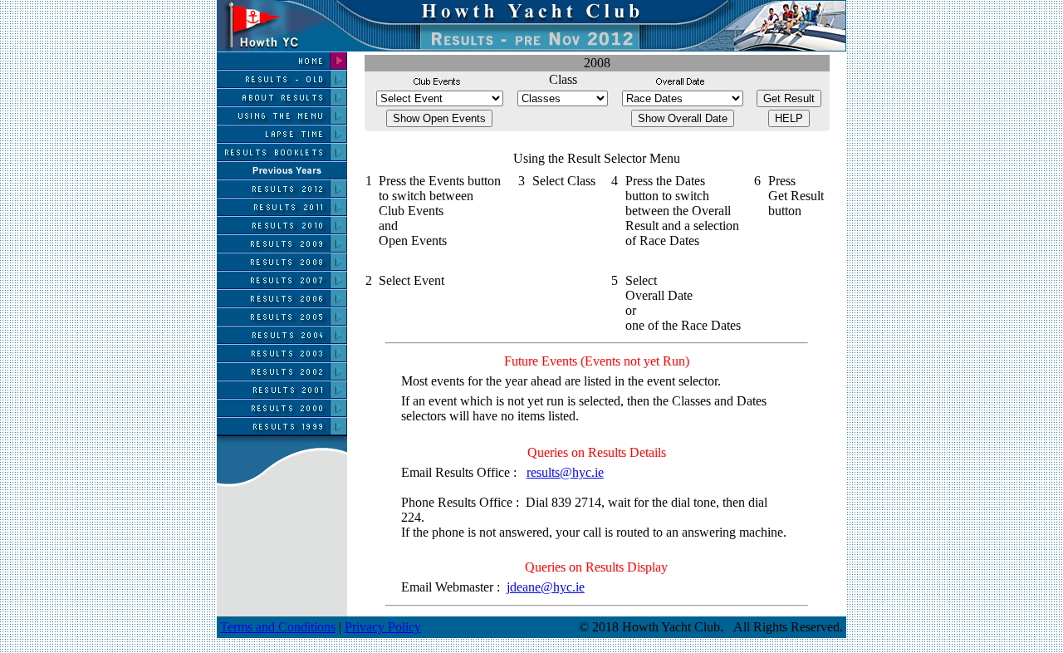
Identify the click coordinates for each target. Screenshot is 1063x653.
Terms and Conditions (278, 627)
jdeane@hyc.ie (546, 587)
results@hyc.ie (565, 472)
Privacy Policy (383, 627)
